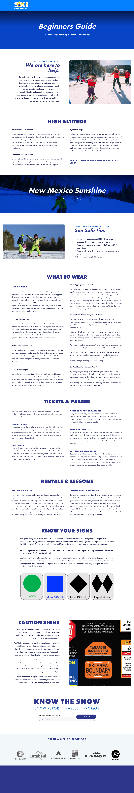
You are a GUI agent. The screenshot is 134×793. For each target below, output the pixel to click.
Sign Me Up (86, 717)
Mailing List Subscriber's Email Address (49, 715)
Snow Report (48, 708)
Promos (91, 708)
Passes (72, 708)
